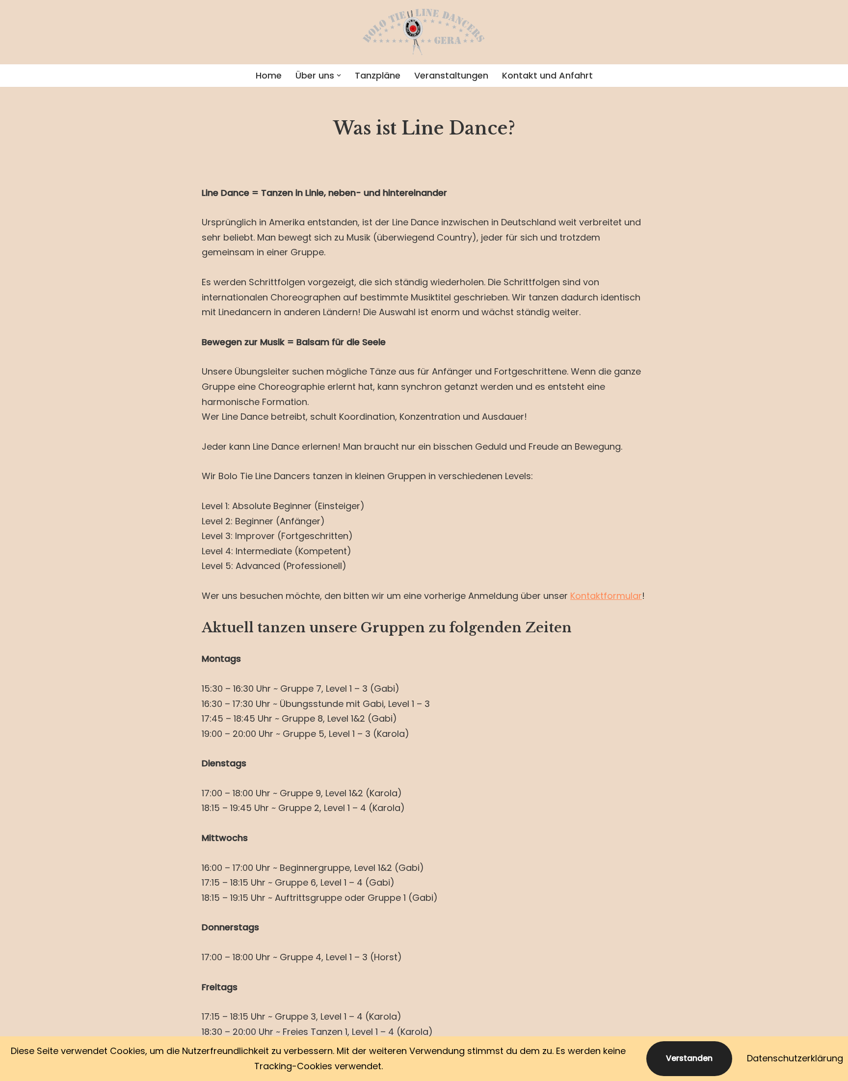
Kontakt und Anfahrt (547, 75)
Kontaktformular (606, 596)
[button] (339, 75)
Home (269, 75)
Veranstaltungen (451, 75)
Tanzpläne (377, 75)
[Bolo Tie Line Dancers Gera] (424, 32)
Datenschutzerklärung (795, 1058)
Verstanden (689, 1058)
